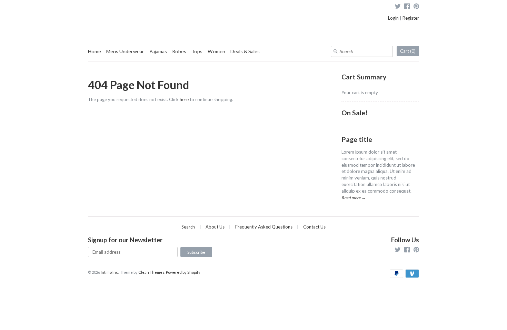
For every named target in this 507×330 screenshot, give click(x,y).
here (184, 99)
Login (393, 18)
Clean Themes (151, 272)
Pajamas (158, 51)
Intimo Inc (109, 272)
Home (94, 51)
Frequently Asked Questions (263, 227)
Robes (179, 51)
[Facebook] (407, 7)
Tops (196, 51)
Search (188, 227)
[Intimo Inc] (122, 10)
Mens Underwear (125, 51)
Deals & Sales (245, 51)
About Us (215, 227)
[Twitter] (397, 7)
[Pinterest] (416, 7)
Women (216, 51)
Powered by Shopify (183, 272)
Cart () (408, 51)
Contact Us (314, 227)
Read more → (353, 197)
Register (410, 18)
